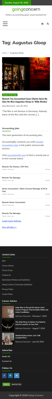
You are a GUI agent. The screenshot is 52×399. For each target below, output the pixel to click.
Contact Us (6, 275)
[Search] (48, 24)
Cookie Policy (7, 294)
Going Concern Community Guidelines (17, 284)
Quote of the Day (10, 95)
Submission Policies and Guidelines (16, 280)
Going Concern (35, 395)
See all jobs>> (9, 227)
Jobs (4, 261)
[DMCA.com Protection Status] (12, 385)
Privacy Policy (7, 289)
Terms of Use (7, 270)
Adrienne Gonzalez (23, 316)
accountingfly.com (16, 155)
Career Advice (8, 265)
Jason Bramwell (8, 106)
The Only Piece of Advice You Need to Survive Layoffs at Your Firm (30, 323)
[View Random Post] (42, 24)
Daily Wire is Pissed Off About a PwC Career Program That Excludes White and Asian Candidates (31, 309)
